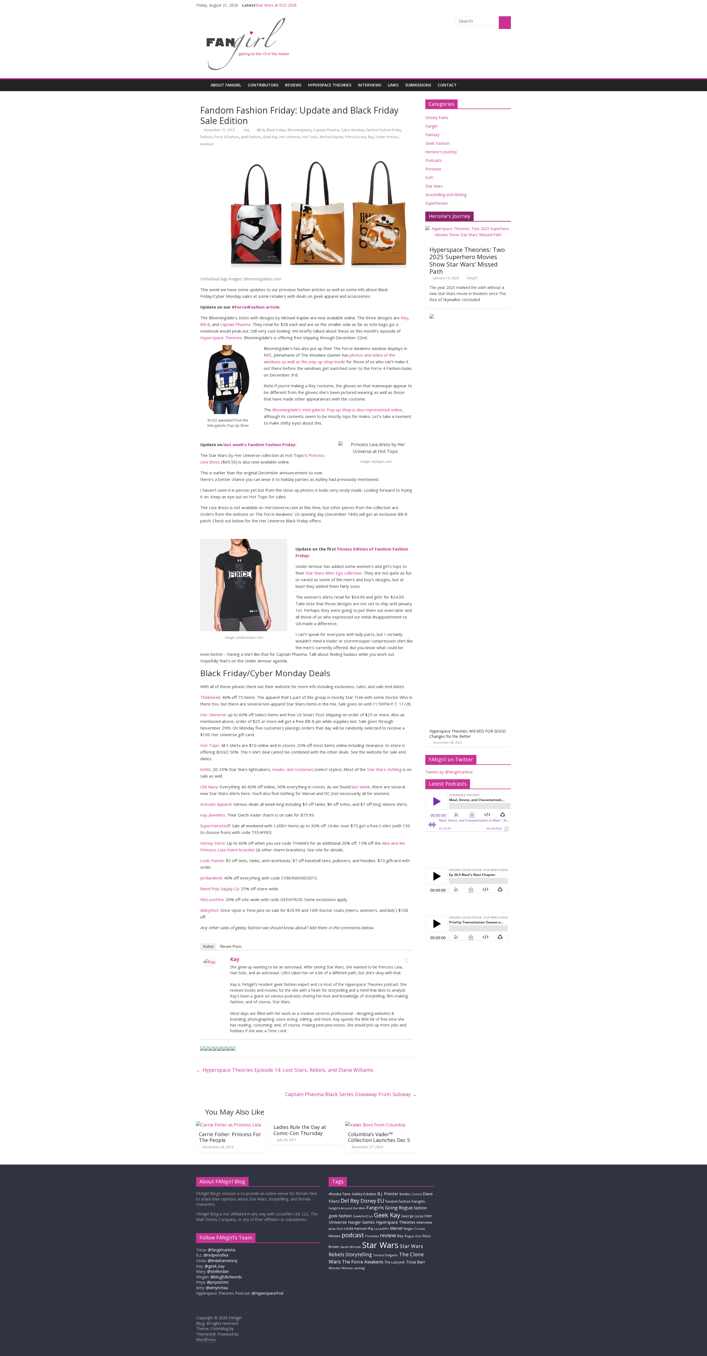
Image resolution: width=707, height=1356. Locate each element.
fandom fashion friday (383, 130)
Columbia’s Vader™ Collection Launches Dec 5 (379, 1137)
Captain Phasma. (235, 324)
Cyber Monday (352, 130)
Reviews (293, 85)
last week (361, 786)
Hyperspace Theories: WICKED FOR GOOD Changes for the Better (467, 733)
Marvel (396, 1228)
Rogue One (413, 1236)
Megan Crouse (414, 1228)
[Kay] (209, 962)
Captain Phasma (326, 130)
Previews (433, 169)
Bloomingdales (299, 130)
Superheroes (436, 203)
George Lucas (412, 1216)
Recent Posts (231, 946)
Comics (416, 1194)
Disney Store (212, 843)
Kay (247, 130)
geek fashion (251, 137)
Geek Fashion (437, 143)
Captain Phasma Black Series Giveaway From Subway (351, 1094)
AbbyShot (209, 910)
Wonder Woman (341, 1268)
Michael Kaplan (331, 137)
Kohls (205, 769)
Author (208, 946)
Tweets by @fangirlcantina (449, 772)
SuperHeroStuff (215, 825)
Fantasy (432, 134)
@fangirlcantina (221, 1249)
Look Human (212, 860)
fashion (206, 137)
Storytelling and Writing (445, 194)
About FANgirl (226, 85)
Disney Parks (437, 117)
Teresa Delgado (385, 1255)
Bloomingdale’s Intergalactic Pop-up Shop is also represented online (337, 409)
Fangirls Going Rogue (389, 1207)
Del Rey (350, 1200)
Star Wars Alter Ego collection (333, 573)
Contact (447, 85)
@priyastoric (218, 1282)
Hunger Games (361, 1222)
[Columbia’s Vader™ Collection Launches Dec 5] (375, 1125)
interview (424, 1222)
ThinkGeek (210, 697)
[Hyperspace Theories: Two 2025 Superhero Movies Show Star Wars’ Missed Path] (468, 228)
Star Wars (434, 186)
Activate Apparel (215, 804)
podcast (353, 1235)
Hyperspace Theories (329, 85)
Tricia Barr (415, 1262)
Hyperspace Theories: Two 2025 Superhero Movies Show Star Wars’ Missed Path (467, 260)
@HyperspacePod (267, 1293)
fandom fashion (398, 1201)
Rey (370, 137)
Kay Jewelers (212, 815)
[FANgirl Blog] (201, 85)
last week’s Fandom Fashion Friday (259, 444)
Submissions (418, 85)
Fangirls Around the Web (347, 1208)
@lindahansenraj (222, 1260)
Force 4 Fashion (226, 137)
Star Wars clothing (384, 769)
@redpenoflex (216, 1255)
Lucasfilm (381, 1228)
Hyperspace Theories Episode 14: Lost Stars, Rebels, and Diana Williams (284, 1070)
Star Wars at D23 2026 (276, 5)
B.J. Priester (388, 1193)
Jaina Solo (336, 1228)
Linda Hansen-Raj (358, 1228)
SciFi (429, 177)
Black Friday (276, 130)
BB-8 (260, 130)
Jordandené (211, 878)
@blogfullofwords (226, 1276)
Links (393, 85)
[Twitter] (406, 960)
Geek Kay (270, 137)
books (405, 1193)
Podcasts (433, 160)
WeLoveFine (212, 899)
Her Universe (289, 137)
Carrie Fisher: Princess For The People (230, 1137)
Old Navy (209, 786)
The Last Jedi (394, 1262)
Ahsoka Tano (340, 1193)
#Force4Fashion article (255, 307)
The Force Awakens (362, 1261)
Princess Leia (355, 137)
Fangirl (431, 126)
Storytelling (358, 1254)
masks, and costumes (292, 769)
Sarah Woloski (351, 1247)
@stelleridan (218, 1271)
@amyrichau (217, 1287)
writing (359, 1268)
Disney (368, 1200)
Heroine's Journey (441, 151)
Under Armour (387, 137)
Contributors (263, 85)
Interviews (369, 85)
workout (206, 144)
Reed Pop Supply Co (219, 888)
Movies (335, 1235)
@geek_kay (215, 1266)
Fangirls (418, 1201)
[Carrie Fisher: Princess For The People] (228, 1125)
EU (380, 1200)
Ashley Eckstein (364, 1194)
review (388, 1235)
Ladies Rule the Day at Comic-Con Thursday (299, 1130)
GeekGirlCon (363, 1216)
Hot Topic (310, 137)
